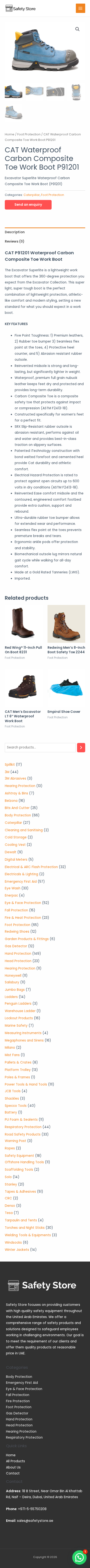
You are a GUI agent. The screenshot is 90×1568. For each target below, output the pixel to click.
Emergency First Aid (22, 1382)
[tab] (45, 232)
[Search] (81, 747)
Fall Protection (17, 1395)
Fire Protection (18, 1401)
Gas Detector (17, 1413)
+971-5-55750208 (32, 1509)
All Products (15, 1461)
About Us (13, 1467)
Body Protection (19, 1376)
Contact (13, 1473)
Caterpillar (32, 195)
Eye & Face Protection (24, 1389)
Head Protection (19, 1425)
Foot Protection (29, 134)
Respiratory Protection (24, 1437)
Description (15, 232)
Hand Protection (19, 1419)
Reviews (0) (14, 241)
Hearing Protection (21, 1431)
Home (9, 134)
